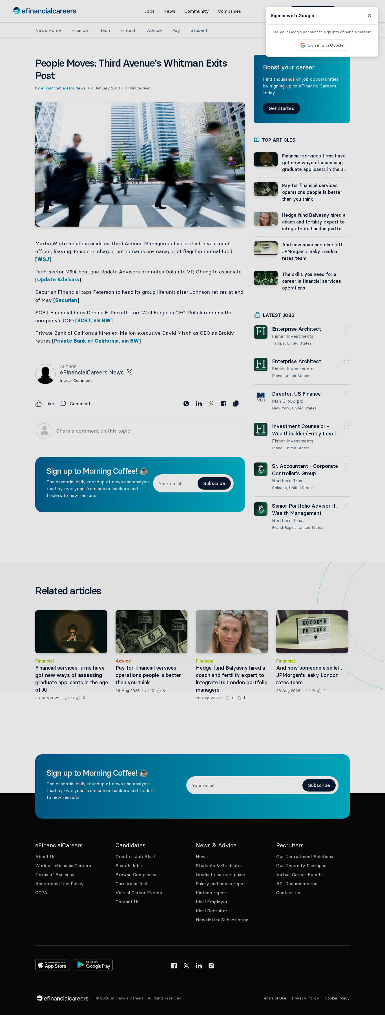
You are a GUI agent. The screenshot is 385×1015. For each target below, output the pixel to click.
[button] (192, 507)
